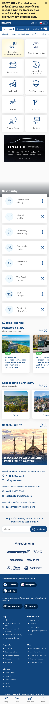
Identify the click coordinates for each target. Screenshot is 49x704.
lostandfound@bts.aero (19, 495)
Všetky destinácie (9, 386)
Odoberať (41, 529)
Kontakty (35, 29)
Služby (43, 34)
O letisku (20, 29)
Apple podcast (14, 606)
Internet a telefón (36, 652)
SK (44, 23)
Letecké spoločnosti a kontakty (12, 630)
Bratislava (8, 662)
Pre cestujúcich (8, 29)
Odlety (6, 702)
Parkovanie (30, 702)
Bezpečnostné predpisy (38, 630)
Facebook (12, 584)
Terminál (8, 676)
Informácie (6, 34)
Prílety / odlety (10, 620)
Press (7, 683)
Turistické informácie (12, 659)
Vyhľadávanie (41, 29)
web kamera (37, 23)
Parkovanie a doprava (37, 620)
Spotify (32, 606)
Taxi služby (8, 648)
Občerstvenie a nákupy (38, 648)
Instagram (30, 584)
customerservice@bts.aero (20, 506)
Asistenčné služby (36, 662)
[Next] (45, 330)
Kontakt (36, 128)
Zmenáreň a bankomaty (38, 655)
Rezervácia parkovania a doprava (13, 53)
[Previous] (41, 425)
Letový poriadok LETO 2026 (12, 624)
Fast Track (12, 91)
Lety (14, 34)
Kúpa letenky (12, 72)
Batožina (36, 109)
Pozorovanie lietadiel (12, 638)
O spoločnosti (10, 672)
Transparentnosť (10, 679)
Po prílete (35, 34)
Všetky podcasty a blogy (12, 331)
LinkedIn (11, 591)
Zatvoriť (46, 3)
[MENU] (45, 28)
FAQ (31, 634)
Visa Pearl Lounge (36, 91)
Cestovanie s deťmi (36, 659)
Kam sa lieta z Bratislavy (36, 72)
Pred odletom (23, 34)
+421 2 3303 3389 (15, 491)
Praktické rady (13, 128)
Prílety (17, 702)
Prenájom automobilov (13, 655)
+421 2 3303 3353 (15, 475)
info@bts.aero (13, 480)
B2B (27, 29)
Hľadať (43, 702)
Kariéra (7, 686)
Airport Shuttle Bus (36, 53)
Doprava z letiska (11, 652)
